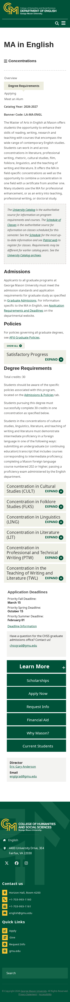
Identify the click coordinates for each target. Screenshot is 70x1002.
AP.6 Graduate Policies (24, 337)
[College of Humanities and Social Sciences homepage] (32, 823)
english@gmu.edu (20, 913)
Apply (12, 930)
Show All (12, 345)
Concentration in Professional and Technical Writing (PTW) (32, 553)
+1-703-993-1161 (20, 906)
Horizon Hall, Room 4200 (25, 892)
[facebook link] (16, 863)
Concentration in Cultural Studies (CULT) (32, 488)
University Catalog (24, 210)
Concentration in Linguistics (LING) (33, 519)
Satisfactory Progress (32, 356)
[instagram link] (26, 863)
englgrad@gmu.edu (23, 776)
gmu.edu (14, 951)
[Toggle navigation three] (63, 23)
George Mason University (34, 991)
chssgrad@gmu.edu (23, 646)
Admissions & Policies (39, 395)
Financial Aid (38, 719)
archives (24, 255)
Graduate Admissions (21, 300)
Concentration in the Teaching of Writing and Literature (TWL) (32, 573)
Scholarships (38, 680)
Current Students (38, 746)
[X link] (6, 863)
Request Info (38, 706)
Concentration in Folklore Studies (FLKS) (32, 504)
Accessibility (45, 994)
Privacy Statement (27, 994)
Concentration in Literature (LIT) (33, 534)
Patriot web (50, 240)
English (13, 840)
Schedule (35, 235)
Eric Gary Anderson (23, 767)
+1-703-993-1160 (20, 899)
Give (12, 937)
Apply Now (38, 693)
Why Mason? (38, 732)
